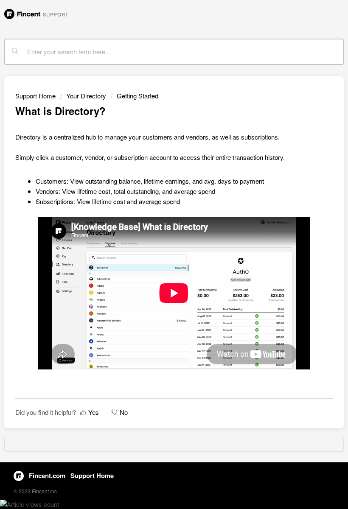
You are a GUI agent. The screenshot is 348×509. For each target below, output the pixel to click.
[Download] (158, 250)
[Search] (15, 51)
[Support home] (36, 13)
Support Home (35, 95)
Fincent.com (47, 475)
